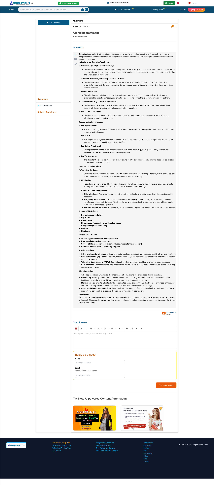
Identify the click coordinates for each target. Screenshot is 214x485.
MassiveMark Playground (61, 443)
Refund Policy (148, 453)
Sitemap (146, 461)
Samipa (86, 26)
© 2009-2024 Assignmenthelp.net (193, 445)
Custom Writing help (103, 445)
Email (77, 368)
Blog (145, 459)
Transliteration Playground (61, 445)
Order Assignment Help (69, 3)
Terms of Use (148, 443)
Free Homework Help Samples (107, 451)
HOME (11, 9)
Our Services (56, 451)
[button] (76, 328)
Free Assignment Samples (105, 448)
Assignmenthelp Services (105, 443)
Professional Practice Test (61, 448)
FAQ (144, 451)
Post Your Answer (166, 385)
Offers (145, 456)
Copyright (147, 445)
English (194, 3)
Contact (146, 448)
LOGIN (183, 9)
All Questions (46, 106)
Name (77, 359)
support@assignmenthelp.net (119, 2)
